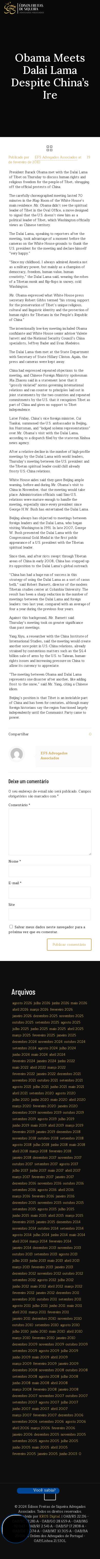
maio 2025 (57, 1029)
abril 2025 (75, 1029)
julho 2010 (20, 1331)
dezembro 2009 (24, 1344)
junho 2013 (37, 1261)
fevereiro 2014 (60, 1241)
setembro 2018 (72, 1138)
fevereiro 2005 (24, 1454)
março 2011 (37, 1312)
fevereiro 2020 (44, 1106)
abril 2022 (38, 1067)
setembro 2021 (71, 1080)
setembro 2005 (24, 1441)
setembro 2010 (47, 1325)
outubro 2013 (22, 1254)
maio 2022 (20, 1067)
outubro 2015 (73, 1203)
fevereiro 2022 (23, 1074)
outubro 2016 (73, 1183)
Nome (14, 861)
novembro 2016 (50, 1183)
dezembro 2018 (69, 1132)
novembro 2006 (24, 1422)
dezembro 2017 (44, 1158)
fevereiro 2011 (58, 1312)
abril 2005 (59, 1447)
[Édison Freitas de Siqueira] (24, 7)
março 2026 (39, 1009)
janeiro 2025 (66, 1035)
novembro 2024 (50, 1042)
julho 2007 (69, 1402)
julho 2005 (69, 1441)
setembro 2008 (24, 1376)
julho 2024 (67, 1048)
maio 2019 (39, 1125)
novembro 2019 (50, 1112)
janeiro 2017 (64, 1177)
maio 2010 (57, 1331)
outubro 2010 (22, 1325)
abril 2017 (73, 1170)
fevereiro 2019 (23, 1132)
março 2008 (22, 1389)
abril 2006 (20, 1428)
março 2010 (21, 1338)
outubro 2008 (77, 1370)
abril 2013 (71, 1261)
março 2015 (74, 1216)
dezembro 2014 (69, 1222)
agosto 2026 (22, 1003)
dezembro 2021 (69, 1074)
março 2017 (21, 1177)
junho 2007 (21, 1409)
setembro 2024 (24, 1048)
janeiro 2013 (64, 1267)
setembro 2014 (72, 1228)
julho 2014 (41, 1235)
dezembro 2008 (24, 1370)
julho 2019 (66, 1119)
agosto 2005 (49, 1441)
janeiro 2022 (46, 1074)
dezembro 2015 (24, 1203)
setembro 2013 (45, 1254)
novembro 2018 (24, 1138)
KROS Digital (49, 1516)
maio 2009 (40, 1357)
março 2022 (56, 1067)
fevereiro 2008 (45, 1389)
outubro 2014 (48, 1228)
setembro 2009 (24, 1351)
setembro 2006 (51, 1422)
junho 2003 (68, 1454)
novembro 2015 (50, 1203)
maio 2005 (40, 1447)
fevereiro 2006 (63, 1428)
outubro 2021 (47, 1080)
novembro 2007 (51, 1396)
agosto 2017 (68, 1164)
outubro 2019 (73, 1112)
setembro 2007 (24, 1402)
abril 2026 (20, 1009)
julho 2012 (66, 1280)
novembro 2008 (51, 1370)
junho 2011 (57, 1306)
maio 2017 (56, 1170)
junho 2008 (21, 1383)
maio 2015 (39, 1216)
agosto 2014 (22, 1235)
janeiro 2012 (45, 1293)
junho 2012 (20, 1286)
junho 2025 (39, 1029)
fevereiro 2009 (45, 1364)
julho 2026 (42, 1003)
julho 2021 (41, 1087)
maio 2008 (40, 1383)
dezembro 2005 (46, 1434)
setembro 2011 (69, 1299)
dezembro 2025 (45, 1016)
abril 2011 (19, 1312)
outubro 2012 (73, 1273)
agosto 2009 (49, 1351)
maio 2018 (77, 1145)
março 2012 (73, 1286)
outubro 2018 (48, 1138)
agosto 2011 (21, 1306)
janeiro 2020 (68, 1106)
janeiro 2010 (65, 1338)
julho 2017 (20, 1170)
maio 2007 (40, 1409)
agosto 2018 (22, 1145)
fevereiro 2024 (23, 1061)
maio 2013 (55, 1261)
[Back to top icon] (50, 1494)
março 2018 (38, 1151)
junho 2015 (20, 1216)
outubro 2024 (74, 1042)
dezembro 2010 (44, 1319)
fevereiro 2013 (42, 1267)
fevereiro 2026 (61, 1009)
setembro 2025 (47, 1022)
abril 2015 (56, 1216)
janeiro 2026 (22, 1016)
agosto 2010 (70, 1325)
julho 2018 (41, 1145)
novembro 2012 (49, 1273)
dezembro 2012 (24, 1273)
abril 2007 (59, 1409)
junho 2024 (21, 1055)
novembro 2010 (70, 1319)
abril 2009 (59, 1357)
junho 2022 (66, 1061)
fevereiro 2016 (43, 1196)
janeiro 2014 (21, 1248)
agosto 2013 (68, 1254)
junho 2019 (20, 1125)
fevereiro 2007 (45, 1415)
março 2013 (21, 1267)
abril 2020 (77, 1100)
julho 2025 (20, 1029)
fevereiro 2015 (23, 1222)
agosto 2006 (75, 1422)
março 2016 (21, 1196)
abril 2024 (57, 1055)
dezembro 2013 (44, 1248)
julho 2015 (66, 1209)
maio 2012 (38, 1286)
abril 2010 (75, 1331)
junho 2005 (21, 1447)
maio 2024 (39, 1055)
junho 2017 (38, 1170)
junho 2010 (38, 1331)
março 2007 (22, 1415)
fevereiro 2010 (43, 1338)
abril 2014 (20, 1241)
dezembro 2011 (67, 1293)
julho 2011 (40, 1306)
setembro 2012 (24, 1280)
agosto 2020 (65, 1093)
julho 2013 (20, 1261)
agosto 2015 (47, 1209)
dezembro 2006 (70, 1415)
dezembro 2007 (24, 1396)
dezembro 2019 (24, 1112)
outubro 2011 (47, 1299)
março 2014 (38, 1241)
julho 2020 (20, 1100)
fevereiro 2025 (43, 1035)
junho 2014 (59, 1235)
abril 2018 (20, 1151)
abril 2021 (20, 1093)
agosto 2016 (47, 1190)
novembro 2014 (24, 1228)
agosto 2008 (49, 1376)
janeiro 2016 (65, 1196)
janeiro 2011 (21, 1319)
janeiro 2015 (45, 1222)
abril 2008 (59, 1383)
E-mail (14, 883)
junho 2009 (21, 1357)
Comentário (19, 805)
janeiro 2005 (47, 1454)
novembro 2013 (69, 1248)
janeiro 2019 (45, 1132)
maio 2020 (59, 1100)
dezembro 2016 (24, 1183)
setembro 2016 (24, 1190)
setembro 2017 (46, 1164)
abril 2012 (55, 1286)
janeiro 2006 (22, 1434)
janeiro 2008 (68, 1389)
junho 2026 (60, 1003)
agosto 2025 (71, 1022)
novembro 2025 (71, 1016)
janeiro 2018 (21, 1158)
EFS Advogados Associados (56, 157)
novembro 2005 (73, 1434)
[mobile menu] (93, 7)
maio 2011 (74, 1306)
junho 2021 (58, 1087)
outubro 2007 (77, 1396)
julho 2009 (69, 1351)
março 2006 (40, 1428)
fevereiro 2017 (43, 1177)
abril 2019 (56, 1125)
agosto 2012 (46, 1280)
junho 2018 (59, 1145)
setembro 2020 (41, 1093)
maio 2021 (76, 1087)
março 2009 (22, 1364)
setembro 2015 (24, 1209)
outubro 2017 (22, 1164)
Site (11, 904)
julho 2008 (69, 1376)
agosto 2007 (49, 1402)
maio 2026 (79, 1003)
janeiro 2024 (46, 1061)
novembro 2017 (70, 1158)
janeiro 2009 (68, 1364)
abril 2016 (66, 1190)
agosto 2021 (21, 1087)
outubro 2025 (23, 1022)
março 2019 (74, 1125)
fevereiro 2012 (23, 1293)
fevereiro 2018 (60, 1151)
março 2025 (21, 1035)
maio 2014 (77, 1235)
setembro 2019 (24, 1119)
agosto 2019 (47, 1119)
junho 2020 (40, 1100)
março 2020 (21, 1106)
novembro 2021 (24, 1080)
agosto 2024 (48, 1048)
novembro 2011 (23, 1299)
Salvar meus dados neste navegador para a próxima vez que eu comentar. (46, 929)
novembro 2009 (51, 1344)
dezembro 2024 (24, 1042)
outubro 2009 (77, 1344)
